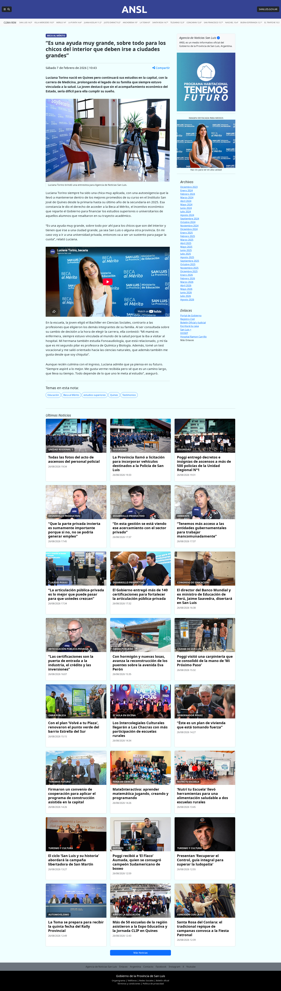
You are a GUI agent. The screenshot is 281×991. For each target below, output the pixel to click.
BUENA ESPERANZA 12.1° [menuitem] (251, 22)
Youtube (191, 966)
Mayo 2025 (186, 246)
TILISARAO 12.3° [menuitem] (177, 22)
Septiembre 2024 (189, 218)
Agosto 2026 (187, 299)
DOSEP (184, 333)
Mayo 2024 (186, 204)
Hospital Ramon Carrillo (193, 336)
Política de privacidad (153, 983)
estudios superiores (95, 395)
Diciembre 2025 (189, 271)
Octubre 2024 (187, 222)
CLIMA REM (10, 22)
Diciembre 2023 (189, 187)
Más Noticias (140, 952)
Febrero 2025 (187, 236)
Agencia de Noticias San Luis (101, 966)
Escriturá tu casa (189, 326)
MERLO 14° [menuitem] (61, 22)
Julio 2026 (185, 296)
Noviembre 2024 (189, 225)
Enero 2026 (186, 275)
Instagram (174, 966)
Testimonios (129, 395)
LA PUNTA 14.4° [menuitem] (75, 22)
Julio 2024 (185, 211)
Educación (53, 395)
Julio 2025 (185, 253)
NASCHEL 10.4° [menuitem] (231, 22)
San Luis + (185, 329)
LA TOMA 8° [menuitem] (145, 22)
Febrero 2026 (187, 278)
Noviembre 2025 (189, 267)
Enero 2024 (186, 190)
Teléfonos (132, 980)
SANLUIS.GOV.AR (268, 9)
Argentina (135, 966)
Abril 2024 (185, 201)
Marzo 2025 (186, 239)
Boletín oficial (162, 980)
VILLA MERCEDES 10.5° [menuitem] (44, 22)
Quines (114, 395)
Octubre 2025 (187, 264)
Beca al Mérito (71, 395)
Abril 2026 (185, 285)
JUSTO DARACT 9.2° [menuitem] (112, 22)
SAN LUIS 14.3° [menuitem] (25, 22)
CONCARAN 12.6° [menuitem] (194, 22)
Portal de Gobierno (191, 315)
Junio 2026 (186, 292)
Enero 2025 (186, 232)
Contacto (148, 966)
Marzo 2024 (186, 197)
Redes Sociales (146, 980)
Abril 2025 (185, 243)
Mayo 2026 (186, 289)
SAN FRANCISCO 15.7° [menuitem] (213, 22)
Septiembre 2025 (189, 260)
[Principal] (7, 9)
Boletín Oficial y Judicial (193, 322)
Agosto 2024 (187, 215)
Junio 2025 (186, 250)
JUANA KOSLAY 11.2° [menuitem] (93, 22)
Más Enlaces (187, 340)
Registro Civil (187, 319)
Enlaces (123, 966)
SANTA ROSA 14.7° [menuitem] (160, 22)
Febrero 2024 (187, 194)
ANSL (134, 9)
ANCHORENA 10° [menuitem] (130, 22)
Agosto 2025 (187, 257)
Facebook (161, 966)
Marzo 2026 (186, 282)
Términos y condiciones (128, 983)
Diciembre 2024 (189, 229)
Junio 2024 (186, 208)
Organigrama (118, 980)
